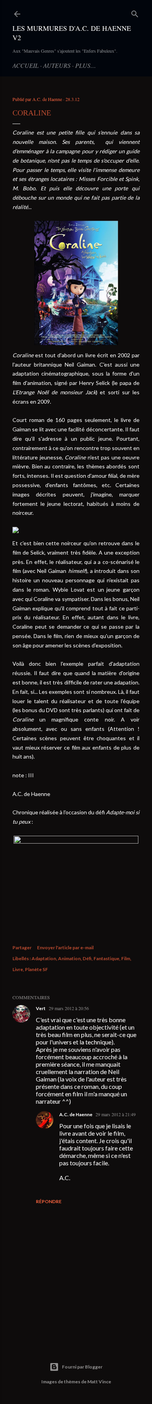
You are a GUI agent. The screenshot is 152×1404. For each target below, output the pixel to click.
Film (125, 958)
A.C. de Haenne (75, 1114)
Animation (69, 958)
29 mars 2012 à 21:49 (115, 1114)
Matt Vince (99, 1381)
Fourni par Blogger (82, 1367)
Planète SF (36, 969)
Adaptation (44, 958)
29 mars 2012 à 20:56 (69, 1008)
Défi (87, 958)
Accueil (25, 65)
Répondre (49, 1201)
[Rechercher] (135, 12)
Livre (17, 969)
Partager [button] (22, 947)
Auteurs (57, 65)
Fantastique (106, 958)
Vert (41, 1008)
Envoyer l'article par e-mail (65, 947)
